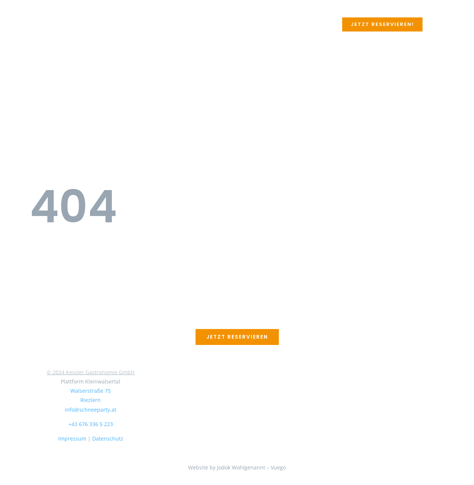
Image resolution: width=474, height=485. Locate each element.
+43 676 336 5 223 (91, 424)
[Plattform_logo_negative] (91, 312)
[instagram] (96, 465)
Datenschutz (107, 438)
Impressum (72, 438)
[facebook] (85, 465)
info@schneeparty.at (90, 409)
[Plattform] (50, 17)
